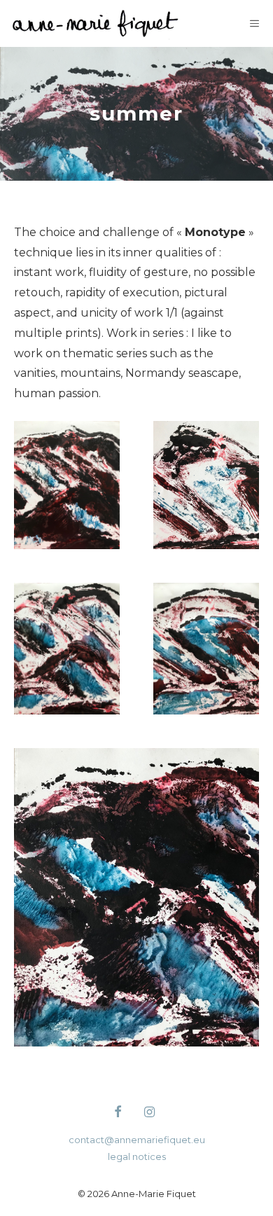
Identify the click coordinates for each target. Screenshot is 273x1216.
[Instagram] (149, 1113)
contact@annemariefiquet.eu (137, 1139)
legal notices (137, 1156)
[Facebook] (117, 1113)
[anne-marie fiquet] (96, 23)
